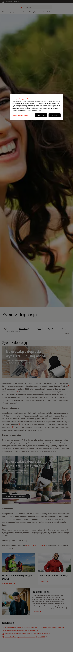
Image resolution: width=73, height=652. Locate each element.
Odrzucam (41, 115)
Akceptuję (55, 115)
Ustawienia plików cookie (20, 115)
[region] (36, 107)
